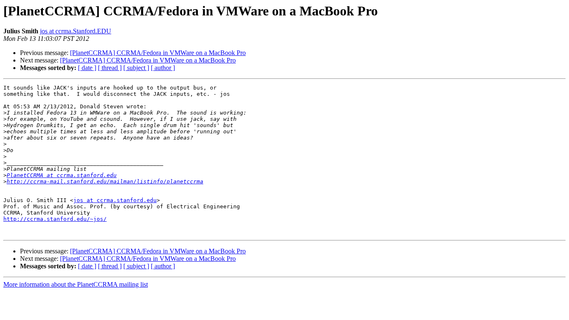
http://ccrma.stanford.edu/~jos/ (55, 219)
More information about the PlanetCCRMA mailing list (75, 284)
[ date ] (87, 67)
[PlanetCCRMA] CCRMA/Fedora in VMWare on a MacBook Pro (158, 52)
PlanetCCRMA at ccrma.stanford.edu (62, 175)
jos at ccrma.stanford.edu (115, 200)
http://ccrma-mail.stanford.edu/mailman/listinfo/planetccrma (105, 181)
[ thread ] (110, 67)
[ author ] (163, 67)
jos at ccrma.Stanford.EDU (75, 31)
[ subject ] (136, 67)
